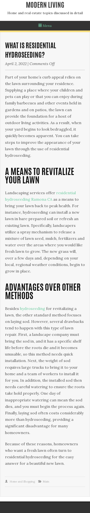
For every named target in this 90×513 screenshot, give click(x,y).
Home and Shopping (22, 481)
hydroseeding (32, 308)
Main (46, 481)
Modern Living (45, 5)
